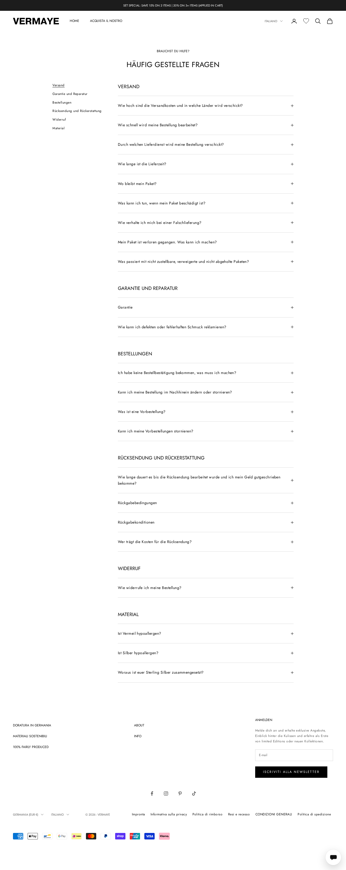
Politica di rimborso (207, 814)
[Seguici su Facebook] (152, 793)
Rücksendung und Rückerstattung (76, 110)
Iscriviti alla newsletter (291, 771)
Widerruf (59, 119)
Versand (58, 85)
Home (74, 21)
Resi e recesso (239, 814)
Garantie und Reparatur (70, 93)
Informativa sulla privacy (169, 814)
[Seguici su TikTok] (194, 793)
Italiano (271, 21)
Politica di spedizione (314, 814)
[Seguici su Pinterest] (180, 793)
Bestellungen (61, 102)
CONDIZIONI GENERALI (273, 814)
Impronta (138, 814)
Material (58, 128)
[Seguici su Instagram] (166, 793)
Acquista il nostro (106, 21)
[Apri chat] (333, 857)
